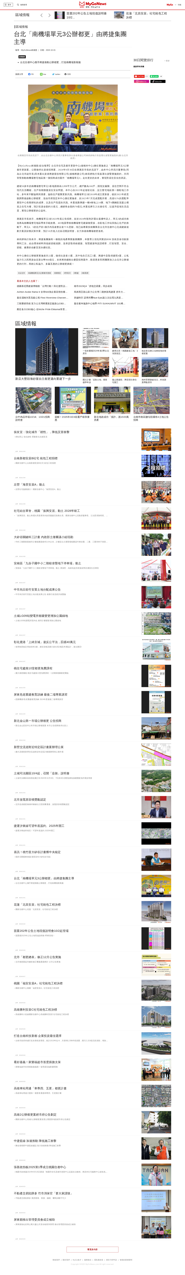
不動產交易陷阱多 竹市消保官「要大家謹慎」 (43, 1193)
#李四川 (67, 273)
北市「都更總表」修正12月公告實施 (37, 957)
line (44, 74)
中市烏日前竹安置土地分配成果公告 (37, 589)
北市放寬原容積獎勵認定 (30, 799)
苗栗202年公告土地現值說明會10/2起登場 (41, 930)
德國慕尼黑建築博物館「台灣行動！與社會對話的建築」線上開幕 (50, 286)
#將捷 (76, 273)
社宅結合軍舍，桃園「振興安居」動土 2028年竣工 (47, 510)
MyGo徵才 (77, 1260)
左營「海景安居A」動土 (29, 484)
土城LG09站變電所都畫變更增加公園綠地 (41, 615)
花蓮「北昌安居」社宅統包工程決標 (37, 904)
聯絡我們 (56, 1260)
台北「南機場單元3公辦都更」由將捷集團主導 (44, 878)
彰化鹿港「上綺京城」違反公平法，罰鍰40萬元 (45, 642)
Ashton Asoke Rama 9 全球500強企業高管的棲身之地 (44, 292)
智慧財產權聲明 (126, 1260)
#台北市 (21, 273)
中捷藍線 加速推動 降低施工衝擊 (35, 1140)
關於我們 (66, 1260)
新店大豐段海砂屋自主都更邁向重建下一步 (43, 378)
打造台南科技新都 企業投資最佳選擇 (38, 1035)
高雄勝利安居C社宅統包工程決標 (35, 1009)
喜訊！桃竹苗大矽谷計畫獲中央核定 (37, 852)
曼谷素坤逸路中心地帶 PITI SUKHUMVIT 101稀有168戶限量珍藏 (107, 303)
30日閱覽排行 (143, 60)
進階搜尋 (23, 5)
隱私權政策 (98, 1260)
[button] (50, 15)
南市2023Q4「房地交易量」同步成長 (93, 286)
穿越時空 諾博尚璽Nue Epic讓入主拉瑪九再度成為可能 (102, 297)
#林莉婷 (85, 273)
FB (32, 74)
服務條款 (87, 1260)
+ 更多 (167, 61)
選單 (9, 5)
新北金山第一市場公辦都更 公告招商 (38, 720)
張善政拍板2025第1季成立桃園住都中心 (40, 1167)
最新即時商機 (138, 66)
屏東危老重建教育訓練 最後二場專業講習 (40, 694)
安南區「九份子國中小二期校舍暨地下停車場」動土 (47, 563)
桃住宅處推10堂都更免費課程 (33, 668)
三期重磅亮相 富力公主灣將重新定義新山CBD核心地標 (45, 303)
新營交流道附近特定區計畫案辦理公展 (39, 747)
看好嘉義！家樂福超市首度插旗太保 (37, 1062)
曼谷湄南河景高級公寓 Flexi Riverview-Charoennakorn (45, 297)
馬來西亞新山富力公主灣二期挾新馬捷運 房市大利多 (101, 292)
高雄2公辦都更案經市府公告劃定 (35, 1114)
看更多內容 (92, 1249)
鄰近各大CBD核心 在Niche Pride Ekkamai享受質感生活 (45, 309)
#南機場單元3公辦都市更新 (39, 273)
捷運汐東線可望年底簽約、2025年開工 (39, 825)
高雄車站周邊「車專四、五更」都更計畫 (40, 1088)
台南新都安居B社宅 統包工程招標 (36, 458)
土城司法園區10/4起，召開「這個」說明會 (41, 773)
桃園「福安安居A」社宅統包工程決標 (38, 983)
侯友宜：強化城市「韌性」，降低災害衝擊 (41, 432)
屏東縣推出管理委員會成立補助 (34, 1219)
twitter (57, 74)
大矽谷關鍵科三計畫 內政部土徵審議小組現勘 (43, 537)
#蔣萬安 (57, 273)
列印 (69, 74)
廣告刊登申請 (111, 1260)
